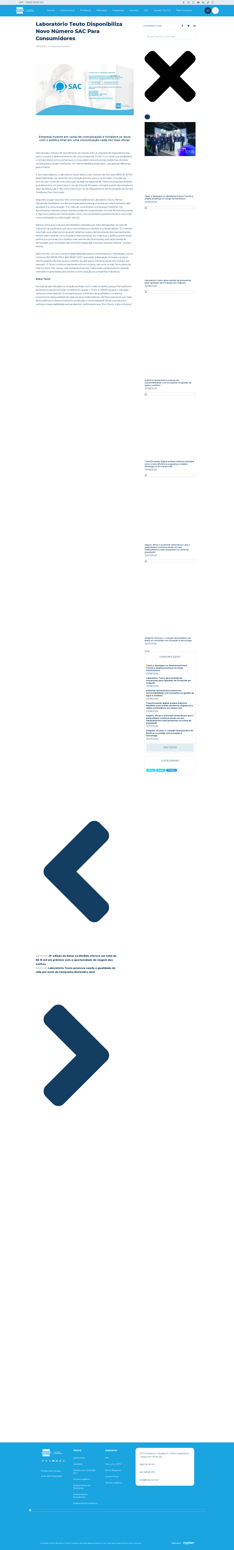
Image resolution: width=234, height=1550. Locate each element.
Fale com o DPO (113, 1464)
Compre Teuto (112, 1476)
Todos (171, 770)
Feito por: (176, 1543)
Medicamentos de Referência (81, 1486)
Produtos (85, 10)
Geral (160, 770)
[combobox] (170, 36)
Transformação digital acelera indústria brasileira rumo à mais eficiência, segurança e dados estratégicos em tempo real (169, 464)
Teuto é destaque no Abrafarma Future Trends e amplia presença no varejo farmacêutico (169, 197)
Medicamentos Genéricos (85, 1503)
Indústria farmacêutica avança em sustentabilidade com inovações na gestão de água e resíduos (168, 382)
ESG (146, 10)
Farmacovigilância (81, 1479)
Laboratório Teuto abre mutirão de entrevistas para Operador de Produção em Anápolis (168, 281)
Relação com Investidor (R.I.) (84, 1471)
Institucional (67, 10)
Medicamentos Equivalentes (80, 1495)
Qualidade (78, 1464)
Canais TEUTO (162, 10)
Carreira (133, 10)
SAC (107, 1458)
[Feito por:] (188, 1543)
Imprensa (118, 10)
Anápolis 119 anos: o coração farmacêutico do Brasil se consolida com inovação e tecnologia (168, 639)
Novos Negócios (113, 1470)
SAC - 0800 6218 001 (31, 2)
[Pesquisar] (147, 116)
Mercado (102, 10)
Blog (150, 770)
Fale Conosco (184, 10)
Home (51, 10)
